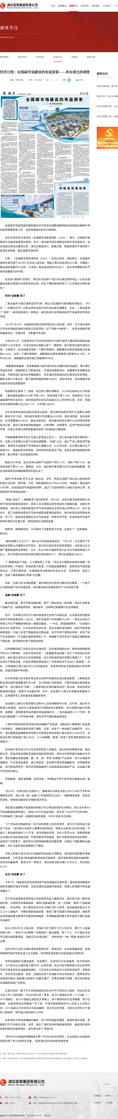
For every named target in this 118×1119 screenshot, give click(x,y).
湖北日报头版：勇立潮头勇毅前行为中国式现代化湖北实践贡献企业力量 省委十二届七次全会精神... (47, 1058)
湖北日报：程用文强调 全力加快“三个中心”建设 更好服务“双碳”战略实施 (37, 1054)
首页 (53, 6)
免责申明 (47, 1115)
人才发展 (109, 1103)
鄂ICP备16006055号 (34, 1115)
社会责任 (107, 6)
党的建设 (96, 6)
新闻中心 (73, 6)
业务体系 (84, 6)
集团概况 (62, 6)
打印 (81, 80)
